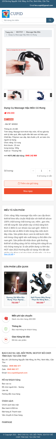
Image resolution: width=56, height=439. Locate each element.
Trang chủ (9, 32)
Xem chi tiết (8, 254)
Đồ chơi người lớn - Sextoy (13, 387)
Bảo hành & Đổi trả (10, 408)
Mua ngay (28, 191)
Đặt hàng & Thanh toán (11, 412)
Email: (41, 5)
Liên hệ (5, 390)
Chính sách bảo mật (10, 405)
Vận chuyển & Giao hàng (12, 415)
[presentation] (5, 95)
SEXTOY (19, 32)
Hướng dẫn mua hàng (11, 394)
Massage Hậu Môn (33, 32)
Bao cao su (6, 384)
